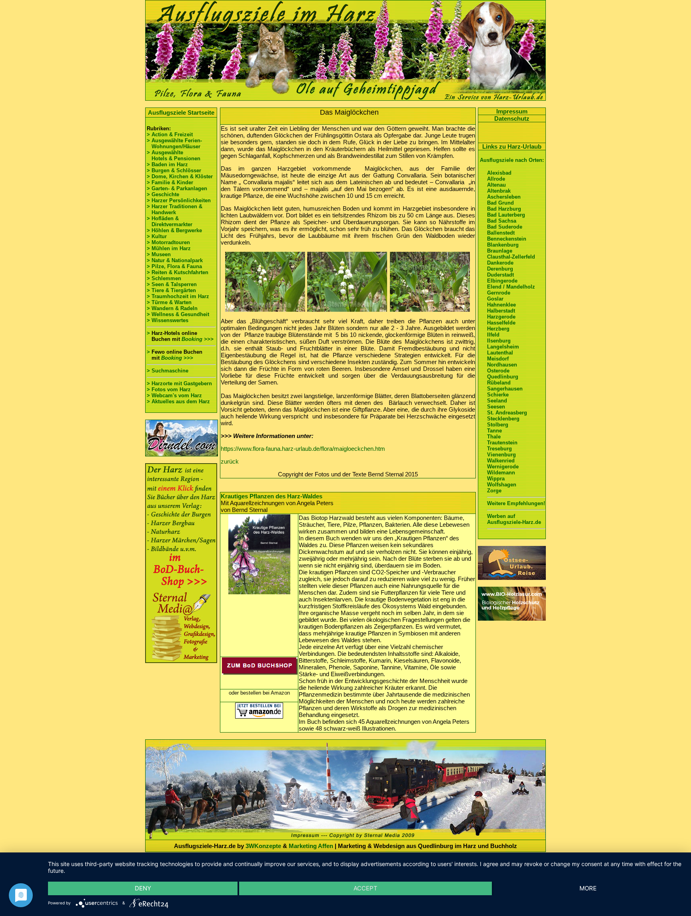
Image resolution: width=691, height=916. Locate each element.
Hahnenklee (501, 305)
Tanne (494, 431)
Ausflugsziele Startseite (181, 112)
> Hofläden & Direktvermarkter (169, 221)
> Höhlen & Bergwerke (174, 230)
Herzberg (498, 329)
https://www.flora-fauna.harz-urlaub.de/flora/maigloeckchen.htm (303, 448)
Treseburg (499, 449)
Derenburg (500, 269)
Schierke (498, 395)
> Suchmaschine (167, 371)
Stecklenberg (503, 419)
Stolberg (497, 425)
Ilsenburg (499, 341)
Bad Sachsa (501, 221)
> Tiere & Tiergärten (171, 290)
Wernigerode (503, 467)
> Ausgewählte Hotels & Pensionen (173, 155)
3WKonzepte (263, 845)
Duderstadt (500, 275)
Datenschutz (511, 118)
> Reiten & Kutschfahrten (177, 272)
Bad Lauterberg (506, 215)
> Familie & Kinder (170, 182)
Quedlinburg (502, 377)
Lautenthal (500, 353)
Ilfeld (493, 335)
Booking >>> (198, 339)
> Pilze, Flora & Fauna (174, 266)
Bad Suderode (504, 227)
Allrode (496, 179)
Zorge (494, 491)
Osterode (498, 371)
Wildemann (501, 473)
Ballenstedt (501, 233)
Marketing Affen (311, 845)
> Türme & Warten (169, 302)
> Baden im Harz (167, 164)
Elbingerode (502, 281)
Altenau (496, 185)
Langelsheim (503, 347)
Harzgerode (501, 317)
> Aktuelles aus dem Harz (178, 401)
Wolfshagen (501, 485)
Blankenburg (503, 245)
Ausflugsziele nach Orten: (512, 160)
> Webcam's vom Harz (174, 395)
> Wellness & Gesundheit (178, 314)
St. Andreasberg (507, 413)
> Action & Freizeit (170, 134)
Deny (143, 888)
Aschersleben (504, 197)
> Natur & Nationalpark (175, 260)
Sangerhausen (505, 389)
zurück (230, 461)
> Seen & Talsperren (172, 284)
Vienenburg (501, 455)
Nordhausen (502, 365)
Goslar (495, 299)
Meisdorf (498, 359)
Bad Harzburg (504, 209)
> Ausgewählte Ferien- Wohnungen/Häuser (175, 143)
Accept (365, 888)
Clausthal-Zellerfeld (511, 257)
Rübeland (499, 383)
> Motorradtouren (168, 242)
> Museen (159, 254)
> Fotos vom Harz (169, 389)
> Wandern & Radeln (172, 308)
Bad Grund (500, 203)
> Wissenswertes (167, 320)
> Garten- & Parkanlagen (177, 188)
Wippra (496, 479)
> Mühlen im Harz (169, 248)
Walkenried (501, 461)
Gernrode (498, 293)
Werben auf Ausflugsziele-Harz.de (514, 519)
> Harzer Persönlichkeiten (179, 200)
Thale (494, 437)
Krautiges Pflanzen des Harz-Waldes (271, 496)
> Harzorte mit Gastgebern (179, 383)
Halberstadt (501, 311)
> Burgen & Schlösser (174, 170)
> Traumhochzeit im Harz (178, 296)
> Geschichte (163, 194)
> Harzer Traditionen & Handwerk (174, 209)
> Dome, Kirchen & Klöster (180, 176)
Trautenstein (502, 443)
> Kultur (157, 236)
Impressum (511, 111)
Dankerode (500, 263)
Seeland (497, 401)
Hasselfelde (501, 323)
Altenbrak (499, 191)
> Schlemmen (164, 278)
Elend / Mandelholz (511, 287)
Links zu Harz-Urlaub (511, 146)
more (588, 888)
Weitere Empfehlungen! (516, 503)
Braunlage (499, 251)
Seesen (496, 407)
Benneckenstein (506, 239)
